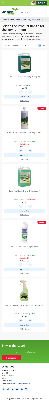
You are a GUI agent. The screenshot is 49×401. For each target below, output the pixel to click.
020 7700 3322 (11, 380)
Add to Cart (24, 97)
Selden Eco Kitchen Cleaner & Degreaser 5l (24, 191)
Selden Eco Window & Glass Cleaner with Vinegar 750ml (24, 305)
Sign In (41, 2)
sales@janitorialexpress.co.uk (19, 383)
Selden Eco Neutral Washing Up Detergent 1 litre (24, 132)
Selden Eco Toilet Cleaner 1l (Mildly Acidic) (25, 247)
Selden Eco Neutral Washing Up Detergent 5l (25, 77)
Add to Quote (24, 101)
